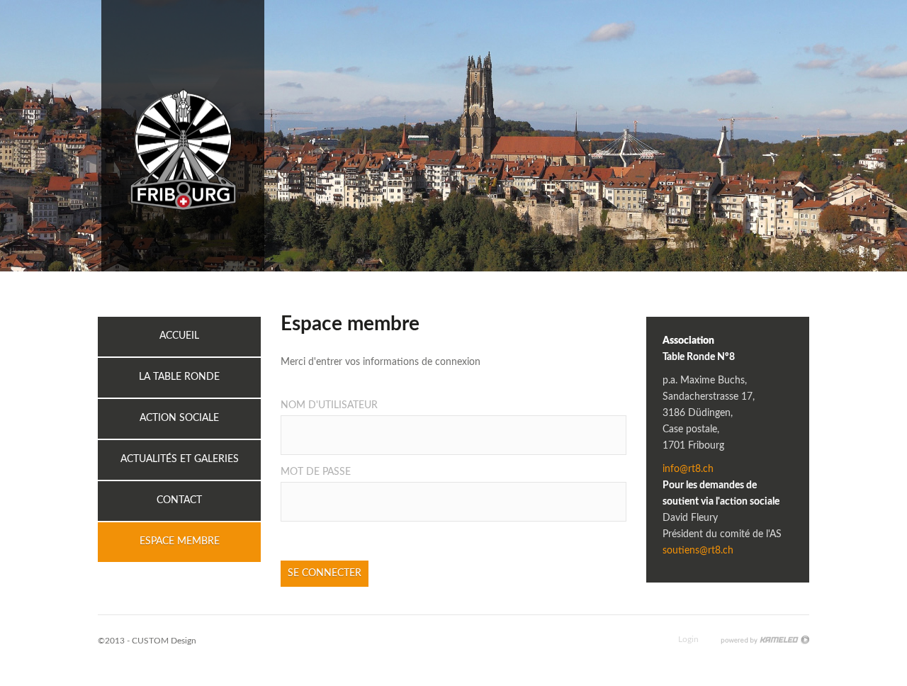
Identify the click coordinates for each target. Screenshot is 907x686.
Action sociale (179, 418)
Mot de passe (316, 472)
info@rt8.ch (688, 469)
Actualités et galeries (179, 459)
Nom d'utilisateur (329, 405)
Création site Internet (765, 640)
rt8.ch (182, 135)
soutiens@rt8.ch (698, 551)
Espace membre (180, 541)
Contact (179, 500)
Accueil (179, 336)
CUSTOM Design (164, 640)
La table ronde (179, 377)
